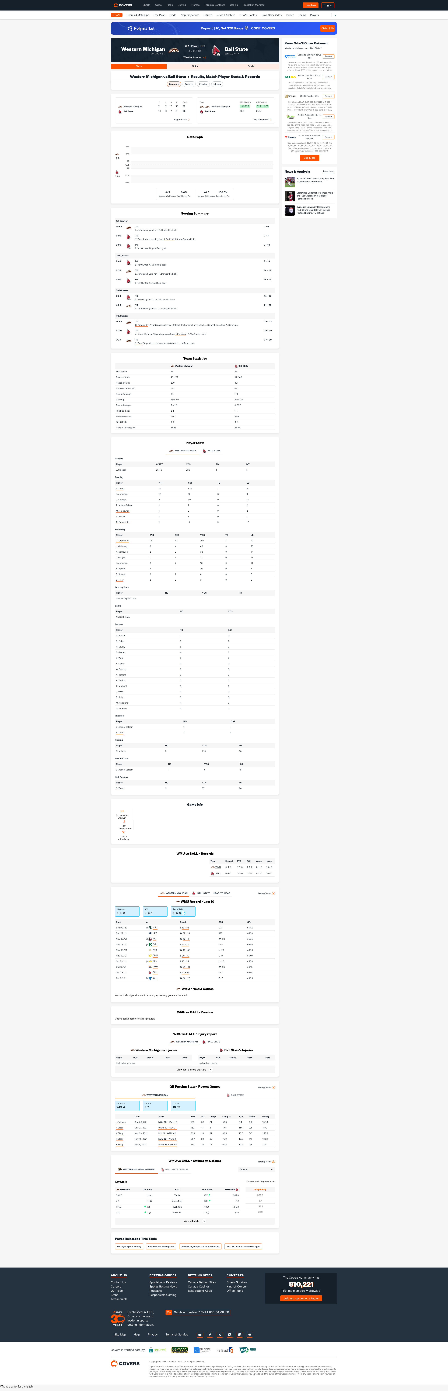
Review (328, 56)
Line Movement (260, 119)
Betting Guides (163, 1275)
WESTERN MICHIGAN (187, 1041)
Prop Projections (189, 14)
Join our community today (301, 1298)
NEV (155, 933)
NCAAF (117, 14)
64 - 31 (186, 967)
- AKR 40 (167, 1144)
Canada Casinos (198, 1286)
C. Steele (139, 299)
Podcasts (155, 1290)
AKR (155, 949)
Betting (182, 4)
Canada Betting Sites (202, 1282)
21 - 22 (185, 944)
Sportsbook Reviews (163, 1282)
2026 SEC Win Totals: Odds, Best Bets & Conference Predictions (315, 180)
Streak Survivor (237, 1282)
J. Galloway (122, 546)
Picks (170, 4)
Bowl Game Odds (272, 14)
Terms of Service (177, 1334)
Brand (114, 1295)
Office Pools (235, 1290)
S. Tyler (138, 343)
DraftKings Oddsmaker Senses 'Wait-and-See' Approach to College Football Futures (315, 195)
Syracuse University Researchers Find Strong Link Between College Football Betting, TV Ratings (313, 210)
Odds (158, 4)
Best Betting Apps (200, 1290)
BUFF (155, 977)
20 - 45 (185, 972)
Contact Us (118, 1282)
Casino (234, 4)
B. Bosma (120, 574)
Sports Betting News (163, 1286)
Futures (208, 14)
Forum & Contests (215, 4)
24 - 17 (186, 978)
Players (314, 14)
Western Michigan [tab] (185, 450)
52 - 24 (186, 933)
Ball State (236, 48)
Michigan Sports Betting (129, 1246)
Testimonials (119, 1299)
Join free (311, 5)
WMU (218, 867)
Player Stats (180, 119)
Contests (235, 1275)
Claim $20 (327, 28)
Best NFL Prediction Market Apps (243, 1246)
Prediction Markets (254, 4)
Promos (195, 4)
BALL (218, 873)
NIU (154, 938)
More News (328, 171)
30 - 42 (185, 955)
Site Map (120, 1334)
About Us (119, 1275)
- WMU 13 (167, 1122)
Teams (302, 14)
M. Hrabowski (123, 510)
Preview (203, 84)
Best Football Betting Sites (161, 1246)
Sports (146, 4)
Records (189, 84)
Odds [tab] (251, 66)
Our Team (117, 1290)
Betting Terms (264, 893)
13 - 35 (185, 927)
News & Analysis (225, 14)
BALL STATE (214, 1041)
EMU (155, 944)
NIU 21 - (167, 1133)
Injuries (290, 14)
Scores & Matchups (138, 14)
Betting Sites (200, 1275)
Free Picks (159, 14)
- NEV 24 (167, 1127)
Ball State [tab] (213, 450)
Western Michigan (143, 48)
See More (310, 157)
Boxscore (174, 84)
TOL (155, 961)
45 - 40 (186, 950)
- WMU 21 (167, 1139)
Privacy (153, 1334)
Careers (116, 1286)
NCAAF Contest (248, 14)
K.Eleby (119, 1127)
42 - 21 (186, 939)
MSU (155, 927)
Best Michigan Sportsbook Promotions (200, 1246)
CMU (155, 955)
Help (137, 1334)
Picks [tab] (195, 66)
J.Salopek (121, 1122)
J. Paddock (169, 239)
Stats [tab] (139, 66)
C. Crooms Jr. (141, 325)
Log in (327, 5)
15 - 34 (185, 961)
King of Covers (237, 1286)
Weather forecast (192, 57)
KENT (155, 966)
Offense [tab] (139, 1169)
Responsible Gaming (162, 1295)
